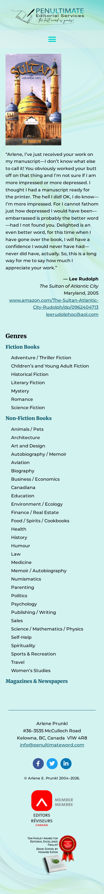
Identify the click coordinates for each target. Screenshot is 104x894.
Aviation (20, 462)
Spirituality (23, 645)
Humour (20, 545)
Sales (17, 620)
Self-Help (21, 637)
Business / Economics (35, 479)
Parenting (22, 587)
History (19, 537)
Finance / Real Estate (35, 512)
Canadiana (23, 487)
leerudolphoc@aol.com (72, 314)
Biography (22, 470)
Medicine (21, 562)
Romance (22, 399)
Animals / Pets (27, 429)
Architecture (25, 437)
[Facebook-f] (38, 763)
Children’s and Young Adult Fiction (50, 366)
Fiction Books (22, 347)
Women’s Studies (30, 670)
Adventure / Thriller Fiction (41, 357)
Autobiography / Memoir (39, 454)
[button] (52, 39)
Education (22, 495)
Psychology (24, 604)
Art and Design (28, 446)
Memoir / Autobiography (39, 570)
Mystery (20, 391)
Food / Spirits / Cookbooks (40, 520)
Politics (19, 595)
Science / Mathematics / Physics (47, 629)
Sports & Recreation (33, 654)
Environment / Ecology (37, 504)
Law (16, 554)
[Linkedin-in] (66, 763)
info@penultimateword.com (52, 745)
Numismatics (26, 579)
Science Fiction (28, 407)
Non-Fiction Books (29, 418)
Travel (17, 662)
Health (18, 529)
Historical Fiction (30, 374)
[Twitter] (52, 763)
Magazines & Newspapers (37, 681)
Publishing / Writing (33, 612)
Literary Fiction (28, 382)
